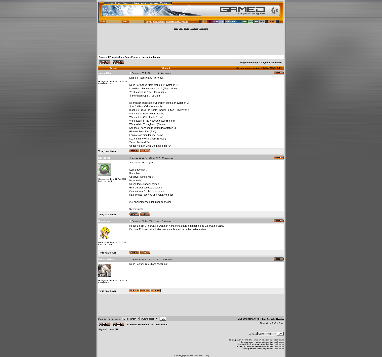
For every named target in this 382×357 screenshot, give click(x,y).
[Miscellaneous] (262, 22)
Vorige (256, 68)
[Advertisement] (191, 42)
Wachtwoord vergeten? (177, 21)
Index (176, 28)
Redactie (135, 3)
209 (271, 68)
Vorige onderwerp (248, 62)
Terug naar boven (107, 151)
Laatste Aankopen (150, 57)
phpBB (185, 356)
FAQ (181, 28)
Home (110, 3)
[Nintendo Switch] (227, 22)
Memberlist (194, 28)
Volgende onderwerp (271, 62)
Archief (126, 3)
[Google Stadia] (216, 22)
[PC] (210, 22)
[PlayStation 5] (239, 22)
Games (163, 3)
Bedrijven (154, 3)
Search (186, 28)
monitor (147, 135)
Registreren (159, 21)
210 (276, 68)
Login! (149, 21)
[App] (256, 22)
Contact (144, 3)
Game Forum (131, 57)
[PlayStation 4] (233, 22)
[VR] (222, 22)
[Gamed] (204, 22)
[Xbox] (250, 22)
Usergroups (204, 28)
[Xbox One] (245, 22)
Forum (118, 3)
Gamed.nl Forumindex (110, 57)
